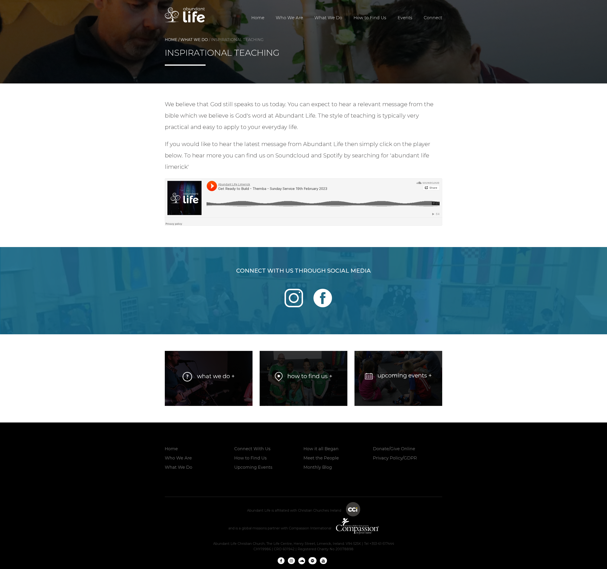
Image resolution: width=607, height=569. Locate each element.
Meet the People (321, 458)
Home (257, 17)
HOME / (172, 39)
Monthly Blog (318, 467)
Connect (433, 17)
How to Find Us (370, 17)
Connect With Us (252, 448)
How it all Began (321, 448)
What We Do (328, 17)
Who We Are (289, 17)
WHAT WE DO (194, 39)
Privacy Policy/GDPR (395, 458)
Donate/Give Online (394, 448)
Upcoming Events (253, 467)
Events (405, 17)
